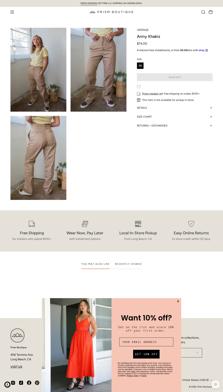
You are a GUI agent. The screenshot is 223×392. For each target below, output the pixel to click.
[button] (203, 12)
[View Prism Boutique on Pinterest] (37, 382)
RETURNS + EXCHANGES (152, 125)
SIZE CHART (144, 116)
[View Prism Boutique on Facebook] (29, 382)
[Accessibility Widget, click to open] (7, 385)
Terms (144, 376)
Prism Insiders (150, 93)
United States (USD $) (195, 380)
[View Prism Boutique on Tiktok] (21, 382)
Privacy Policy (133, 376)
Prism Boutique (18, 347)
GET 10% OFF (146, 354)
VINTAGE (143, 30)
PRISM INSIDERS (88, 3)
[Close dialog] (178, 301)
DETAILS (142, 107)
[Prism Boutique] (111, 12)
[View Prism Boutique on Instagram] (13, 382)
